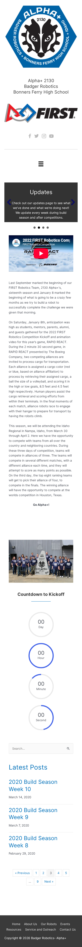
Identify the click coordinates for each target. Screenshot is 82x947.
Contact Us (68, 929)
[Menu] (41, 163)
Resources (13, 929)
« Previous (22, 873)
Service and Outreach (40, 929)
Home (16, 924)
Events (65, 924)
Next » (48, 881)
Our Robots (49, 924)
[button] (8, 202)
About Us (30, 924)
